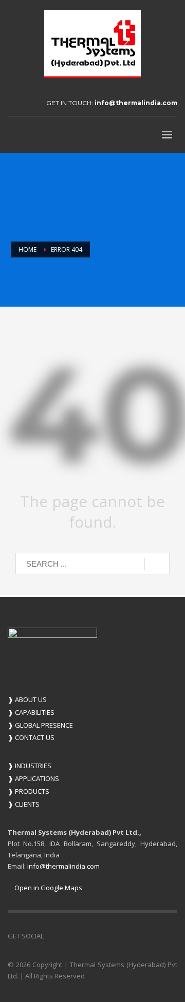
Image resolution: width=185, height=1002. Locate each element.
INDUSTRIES (29, 765)
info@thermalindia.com (136, 103)
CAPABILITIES (31, 712)
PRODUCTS (28, 791)
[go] (157, 564)
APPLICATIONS (33, 778)
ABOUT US (27, 699)
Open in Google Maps (47, 887)
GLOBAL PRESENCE (40, 725)
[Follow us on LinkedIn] (51, 936)
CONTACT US (31, 737)
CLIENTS (24, 804)
